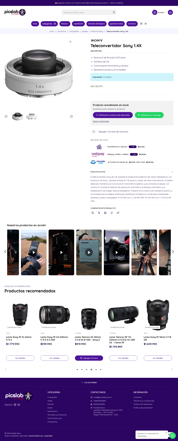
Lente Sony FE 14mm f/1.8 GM (123, 338)
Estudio (51, 404)
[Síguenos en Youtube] (146, 23)
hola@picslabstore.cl (102, 397)
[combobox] (89, 12)
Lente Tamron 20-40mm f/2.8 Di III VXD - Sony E (54, 338)
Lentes (85, 31)
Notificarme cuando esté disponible (114, 115)
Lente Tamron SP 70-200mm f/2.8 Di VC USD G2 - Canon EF (88, 339)
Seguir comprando (101, 121)
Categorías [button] (47, 24)
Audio (50, 408)
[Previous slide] (6, 116)
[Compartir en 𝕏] (99, 213)
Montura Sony (97, 31)
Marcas (64, 24)
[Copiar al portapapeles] (118, 213)
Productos (61, 31)
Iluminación (52, 411)
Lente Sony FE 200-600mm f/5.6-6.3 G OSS (156, 338)
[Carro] (170, 12)
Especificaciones (98, 172)
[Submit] (114, 12)
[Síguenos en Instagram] (141, 23)
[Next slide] (71, 116)
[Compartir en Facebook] (93, 213)
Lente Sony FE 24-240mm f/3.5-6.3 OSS (19, 338)
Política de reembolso (143, 404)
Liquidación (78, 24)
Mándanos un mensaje (150, 115)
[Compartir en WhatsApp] (105, 213)
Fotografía (74, 31)
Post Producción (55, 418)
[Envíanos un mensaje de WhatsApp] (172, 435)
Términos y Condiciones (144, 401)
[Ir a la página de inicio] (15, 12)
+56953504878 (99, 401)
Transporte (52, 422)
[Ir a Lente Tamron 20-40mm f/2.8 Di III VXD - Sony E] (54, 315)
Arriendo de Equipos (96, 24)
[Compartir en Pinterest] (111, 213)
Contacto (132, 24)
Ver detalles (20, 358)
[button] (77, 369)
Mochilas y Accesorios (57, 415)
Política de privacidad (143, 408)
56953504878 (99, 404)
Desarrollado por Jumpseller (41, 436)
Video (50, 401)
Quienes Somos (116, 24)
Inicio (35, 24)
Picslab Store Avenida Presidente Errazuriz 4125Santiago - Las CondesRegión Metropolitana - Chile (107, 411)
